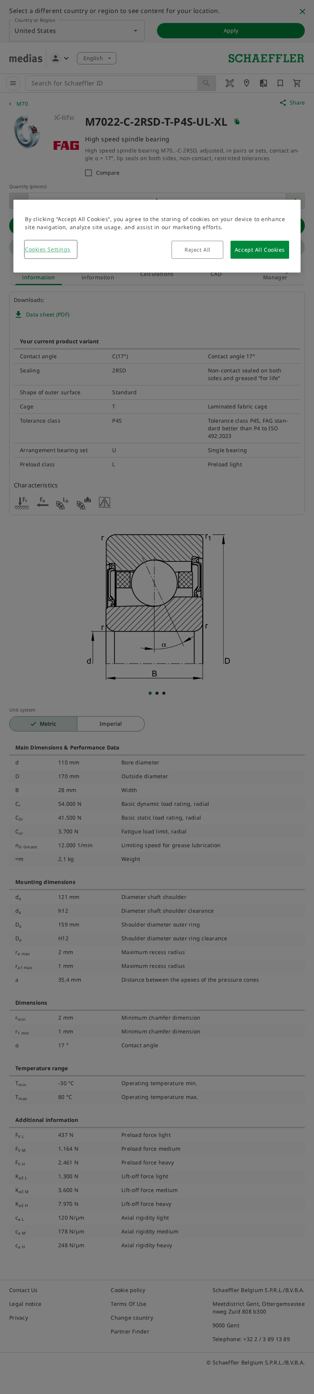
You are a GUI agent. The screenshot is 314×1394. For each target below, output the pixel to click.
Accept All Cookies (260, 249)
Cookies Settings (47, 249)
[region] (157, 236)
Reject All (198, 249)
